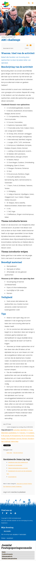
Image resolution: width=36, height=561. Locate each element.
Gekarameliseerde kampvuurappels (18, 468)
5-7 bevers (21, 433)
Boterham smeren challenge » (14, 486)
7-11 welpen (30, 433)
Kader (3, 439)
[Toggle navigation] (33, 3)
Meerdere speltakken (9, 433)
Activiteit (16, 430)
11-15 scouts (5, 436)
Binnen (24, 439)
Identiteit (23, 430)
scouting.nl (10, 538)
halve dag (14, 441)
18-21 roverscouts (27, 436)
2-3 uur (30, 430)
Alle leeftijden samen (14, 439)
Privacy (3, 538)
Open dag (9, 452)
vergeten (15, 534)
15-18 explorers (15, 436)
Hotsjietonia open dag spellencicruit (18, 462)
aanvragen (23, 534)
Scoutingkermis (12, 477)
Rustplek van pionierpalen (15, 465)
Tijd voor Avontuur (18, 452)
